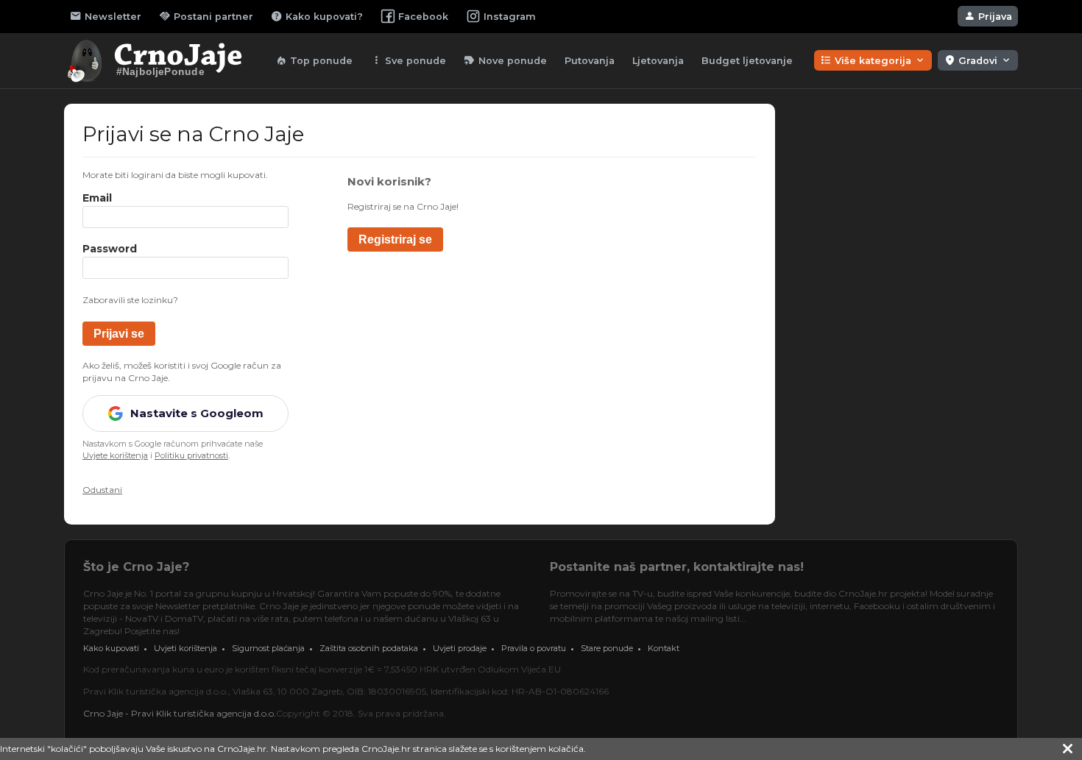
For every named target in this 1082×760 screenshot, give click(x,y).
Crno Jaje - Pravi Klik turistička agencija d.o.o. (179, 713)
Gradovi (978, 60)
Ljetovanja (658, 60)
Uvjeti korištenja (185, 648)
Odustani (102, 489)
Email (97, 198)
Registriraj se (395, 239)
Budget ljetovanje (747, 60)
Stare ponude (607, 648)
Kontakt (663, 648)
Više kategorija (873, 60)
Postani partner (206, 16)
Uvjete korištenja (115, 455)
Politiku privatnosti (191, 455)
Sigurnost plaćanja (268, 648)
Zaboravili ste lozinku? (130, 299)
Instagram (510, 16)
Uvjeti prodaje (460, 648)
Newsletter (105, 16)
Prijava (987, 16)
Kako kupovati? (317, 16)
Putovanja (590, 60)
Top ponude (314, 60)
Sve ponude (408, 60)
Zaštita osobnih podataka (368, 648)
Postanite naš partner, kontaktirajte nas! (677, 567)
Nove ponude (505, 60)
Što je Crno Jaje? (136, 567)
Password (109, 249)
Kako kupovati (111, 648)
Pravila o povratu (533, 648)
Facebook (423, 16)
